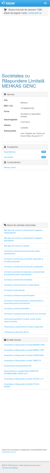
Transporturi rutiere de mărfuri (16, 332)
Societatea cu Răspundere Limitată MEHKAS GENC (24, 345)
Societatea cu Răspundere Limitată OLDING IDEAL (24, 355)
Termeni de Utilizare (10, 468)
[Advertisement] (25, 44)
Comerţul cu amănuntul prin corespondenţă (21, 285)
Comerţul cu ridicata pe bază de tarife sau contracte (25, 314)
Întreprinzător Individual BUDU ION (17, 366)
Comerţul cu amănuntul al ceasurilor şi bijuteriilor (23, 267)
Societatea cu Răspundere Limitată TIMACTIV (22, 361)
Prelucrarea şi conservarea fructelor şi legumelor (23, 327)
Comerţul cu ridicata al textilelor (16, 308)
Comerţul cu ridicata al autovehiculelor (19, 295)
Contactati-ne (35, 13)
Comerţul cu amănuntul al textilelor (18, 280)
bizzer (10, 3)
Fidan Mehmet (10, 152)
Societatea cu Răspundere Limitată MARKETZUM (24, 350)
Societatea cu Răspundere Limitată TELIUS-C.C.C (23, 379)
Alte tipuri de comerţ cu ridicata (16, 246)
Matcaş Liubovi (10, 167)
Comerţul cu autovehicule (14, 290)
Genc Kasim (8, 157)
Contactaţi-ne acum (9, 452)
